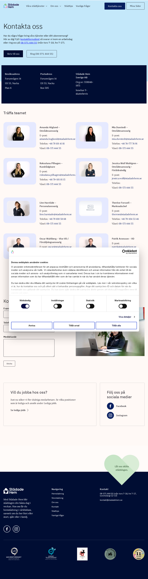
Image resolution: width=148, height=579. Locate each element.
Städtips (68, 6)
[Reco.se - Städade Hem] (139, 554)
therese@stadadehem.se (125, 214)
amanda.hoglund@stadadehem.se (57, 138)
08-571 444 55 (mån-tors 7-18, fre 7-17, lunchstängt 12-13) (118, 494)
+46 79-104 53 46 (130, 218)
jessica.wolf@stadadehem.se (127, 178)
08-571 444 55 (29, 42)
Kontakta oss (115, 6)
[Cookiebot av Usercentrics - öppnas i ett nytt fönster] (124, 252)
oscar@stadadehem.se (60, 246)
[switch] (58, 306)
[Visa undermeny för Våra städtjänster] (46, 6)
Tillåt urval (74, 325)
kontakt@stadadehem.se (111, 500)
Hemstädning (58, 493)
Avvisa (31, 325)
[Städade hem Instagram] (16, 529)
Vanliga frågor (83, 6)
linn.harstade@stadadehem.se (56, 214)
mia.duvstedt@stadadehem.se (128, 138)
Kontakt (55, 506)
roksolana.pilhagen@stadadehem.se (59, 174)
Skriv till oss (13, 53)
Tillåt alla (116, 325)
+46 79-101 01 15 (57, 179)
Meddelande (9, 337)
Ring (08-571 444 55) (41, 53)
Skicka (9, 363)
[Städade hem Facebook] (6, 529)
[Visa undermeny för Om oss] (59, 6)
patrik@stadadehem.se (124, 246)
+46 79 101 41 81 (57, 143)
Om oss (54, 6)
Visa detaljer (125, 317)
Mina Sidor (135, 5)
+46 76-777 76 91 (129, 143)
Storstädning (57, 498)
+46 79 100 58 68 (57, 218)
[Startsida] (14, 6)
